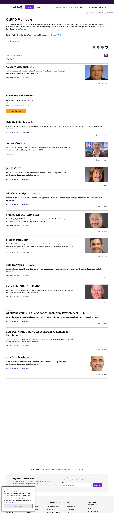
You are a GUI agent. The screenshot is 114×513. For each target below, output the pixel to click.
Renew (39, 7)
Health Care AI (80, 469)
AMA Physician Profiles (45, 2)
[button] (106, 55)
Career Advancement (31, 2)
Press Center (70, 510)
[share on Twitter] (98, 47)
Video (79, 2)
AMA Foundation (92, 511)
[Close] (33, 489)
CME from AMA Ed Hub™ (18, 2)
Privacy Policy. (11, 502)
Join (29, 7)
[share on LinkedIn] (102, 47)
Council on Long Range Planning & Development (33, 35)
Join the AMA (16, 111)
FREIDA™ (8, 2)
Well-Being (54, 2)
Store (60, 2)
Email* (62, 482)
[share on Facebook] (94, 47)
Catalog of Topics (56, 35)
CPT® (64, 2)
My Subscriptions (92, 12)
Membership (71, 506)
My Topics (101, 12)
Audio (68, 2)
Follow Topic (15, 41)
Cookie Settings (18, 506)
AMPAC (89, 508)
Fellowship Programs (50, 469)
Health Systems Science (66, 469)
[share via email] (106, 47)
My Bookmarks (110, 12)
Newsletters (74, 2)
